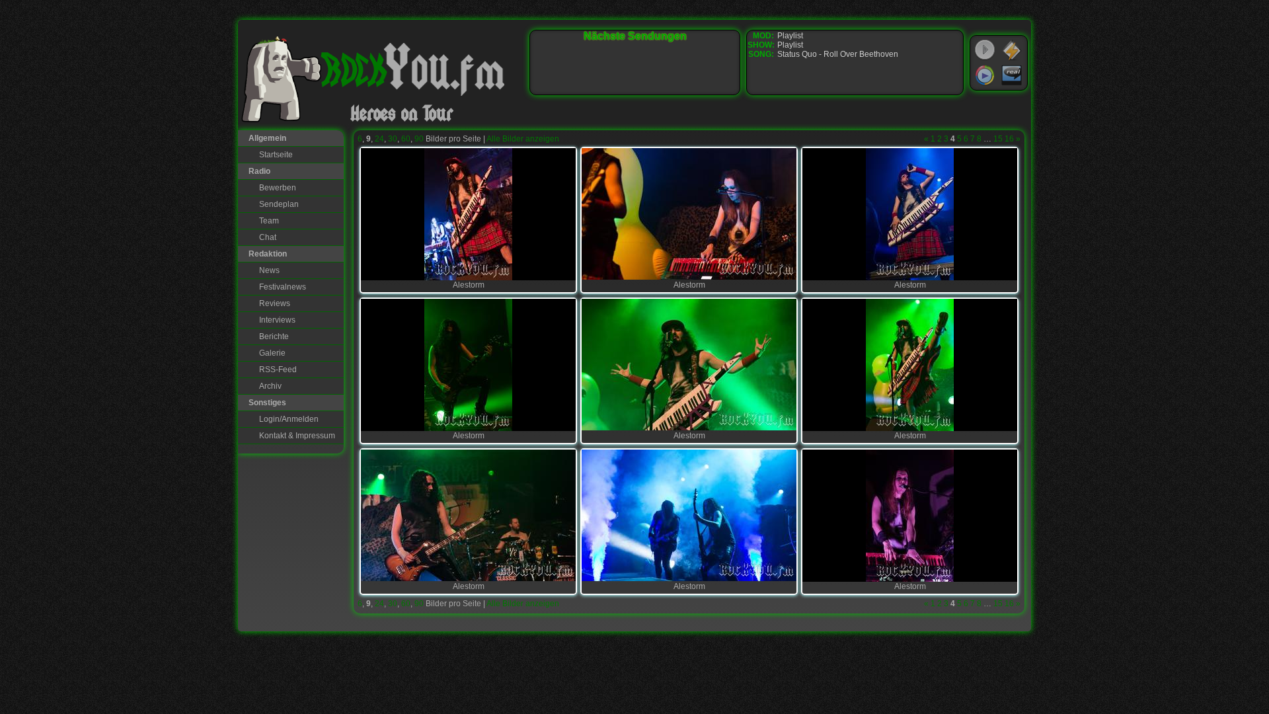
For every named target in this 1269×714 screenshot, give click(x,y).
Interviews (277, 320)
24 (379, 138)
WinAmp (1011, 50)
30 (392, 138)
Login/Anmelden (289, 419)
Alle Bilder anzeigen (522, 138)
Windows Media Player (984, 75)
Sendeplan (279, 204)
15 (998, 138)
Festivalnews (282, 287)
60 (405, 138)
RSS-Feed (278, 369)
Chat (267, 237)
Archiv (270, 386)
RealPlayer (1011, 75)
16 (1009, 138)
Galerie (272, 353)
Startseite (276, 154)
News (269, 270)
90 (419, 138)
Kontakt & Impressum (297, 435)
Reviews (274, 303)
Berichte (274, 336)
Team (269, 220)
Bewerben (277, 187)
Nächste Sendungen (635, 36)
